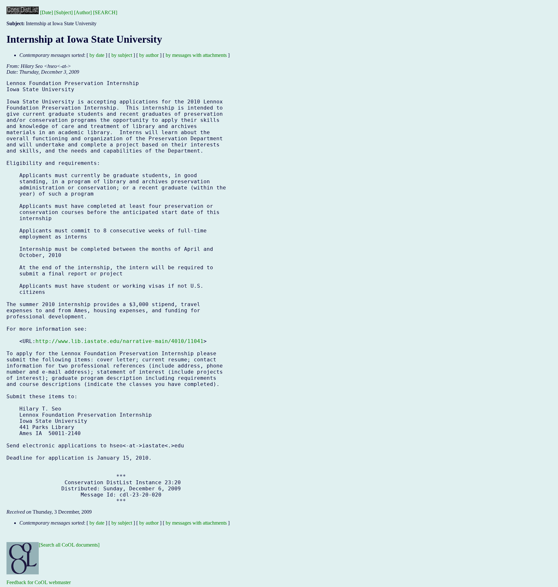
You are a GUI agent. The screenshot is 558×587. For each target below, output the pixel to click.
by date (96, 55)
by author (149, 55)
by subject (121, 55)
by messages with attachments (196, 55)
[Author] (83, 12)
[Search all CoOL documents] (69, 545)
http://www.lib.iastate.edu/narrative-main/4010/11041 (119, 341)
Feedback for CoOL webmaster (38, 582)
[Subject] (63, 12)
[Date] (46, 12)
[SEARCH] (105, 12)
